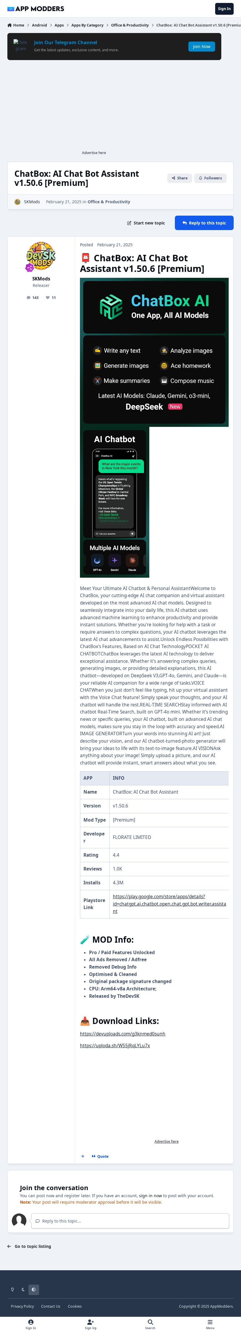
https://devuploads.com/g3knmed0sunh (122, 1034)
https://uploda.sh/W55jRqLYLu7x (115, 1046)
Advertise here (94, 152)
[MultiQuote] (82, 1156)
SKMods (32, 201)
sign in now (150, 1195)
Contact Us (50, 1306)
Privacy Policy (22, 1306)
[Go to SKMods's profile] (17, 202)
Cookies (75, 1306)
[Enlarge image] (154, 281)
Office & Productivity (109, 201)
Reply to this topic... (61, 1221)
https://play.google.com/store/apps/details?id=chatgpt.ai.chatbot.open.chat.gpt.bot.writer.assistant (169, 903)
